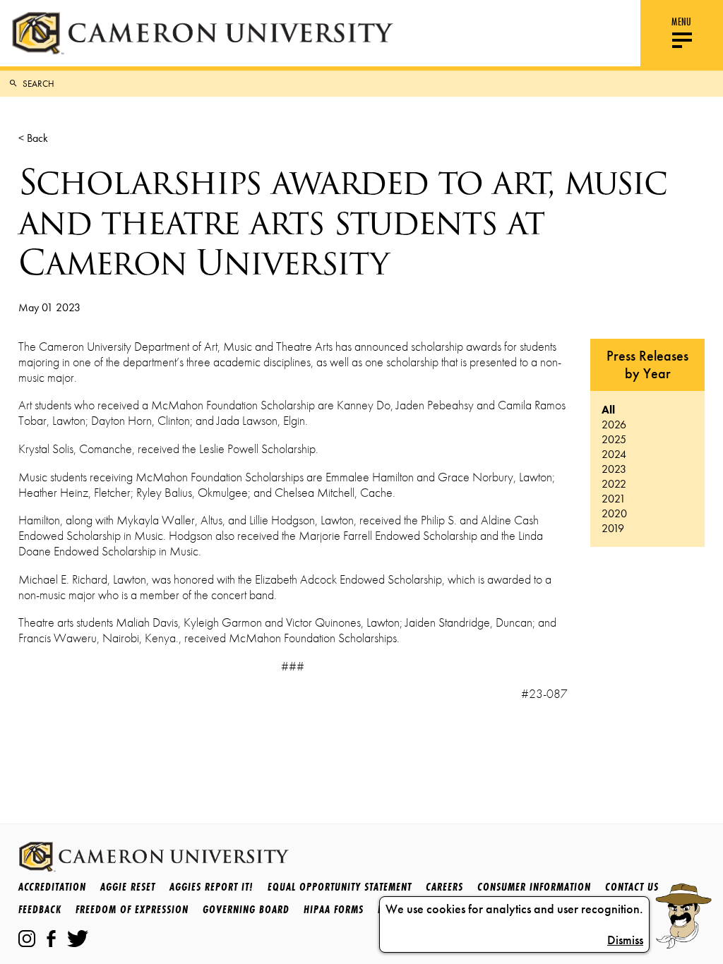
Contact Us (632, 886)
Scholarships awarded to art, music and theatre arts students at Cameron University (342, 222)
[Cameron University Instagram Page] (26, 938)
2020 (614, 513)
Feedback (39, 909)
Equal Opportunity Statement (340, 886)
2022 (614, 483)
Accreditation (52, 886)
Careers (444, 886)
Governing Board (246, 909)
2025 (614, 439)
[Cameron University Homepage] (202, 33)
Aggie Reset (127, 886)
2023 (614, 469)
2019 (613, 528)
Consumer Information (534, 886)
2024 (614, 454)
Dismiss (625, 940)
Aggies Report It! (211, 886)
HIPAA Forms (334, 909)
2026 (614, 424)
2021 (614, 498)
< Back (33, 138)
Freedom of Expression (132, 909)
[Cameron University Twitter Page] (77, 938)
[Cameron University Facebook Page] (51, 938)
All (608, 409)
